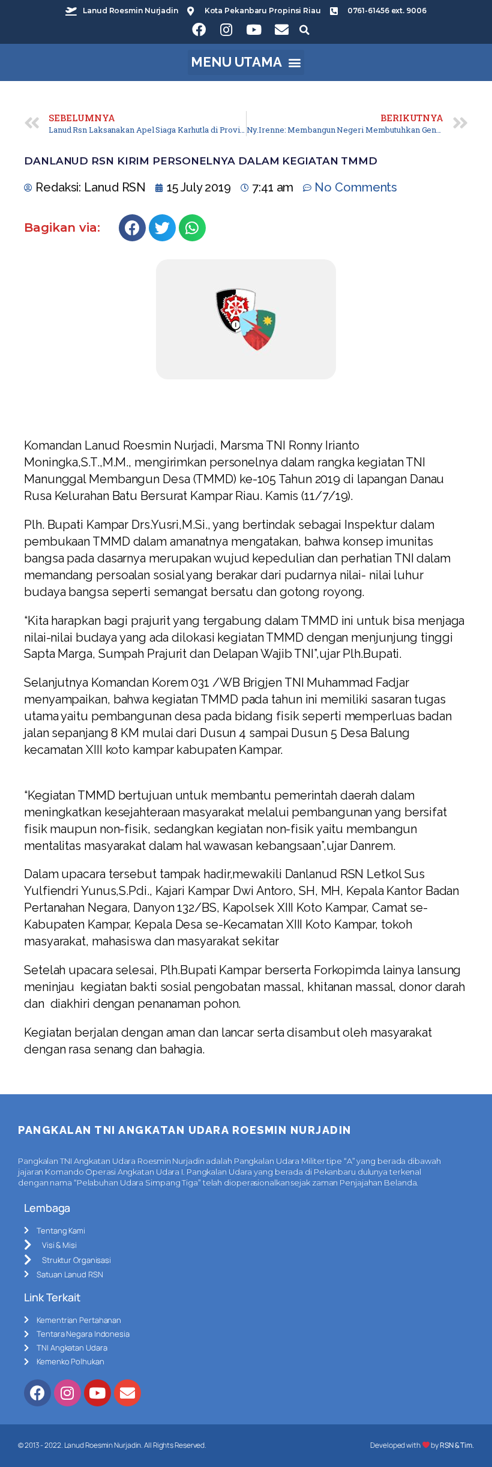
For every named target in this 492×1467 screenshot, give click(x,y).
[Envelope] (281, 30)
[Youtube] (254, 30)
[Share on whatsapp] (192, 227)
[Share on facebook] (132, 227)
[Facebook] (198, 30)
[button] (246, 62)
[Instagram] (226, 30)
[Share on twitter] (162, 227)
